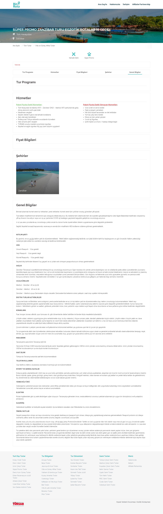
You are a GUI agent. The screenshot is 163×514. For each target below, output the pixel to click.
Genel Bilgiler (135, 72)
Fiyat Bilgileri (82, 72)
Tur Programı (27, 72)
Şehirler (108, 72)
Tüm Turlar (27, 46)
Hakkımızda (115, 4)
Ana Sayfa (102, 4)
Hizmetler (55, 72)
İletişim (126, 4)
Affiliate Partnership (141, 4)
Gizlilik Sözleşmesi (143, 502)
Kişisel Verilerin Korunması (126, 502)
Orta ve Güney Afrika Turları (45, 46)
